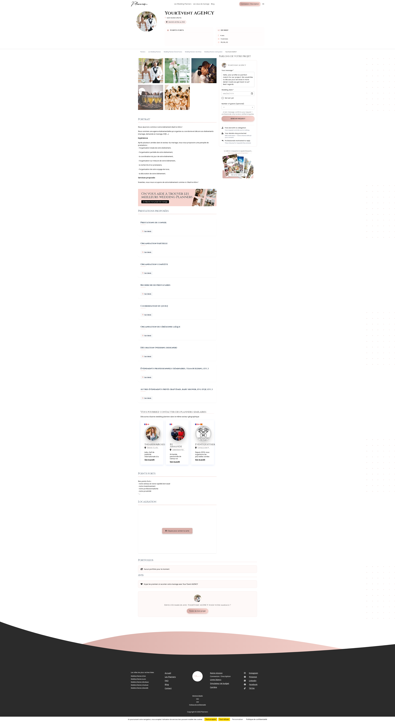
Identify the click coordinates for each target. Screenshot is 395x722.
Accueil (168, 673)
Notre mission (216, 673)
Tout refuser (224, 719)
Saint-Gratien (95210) (174, 18)
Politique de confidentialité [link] (256, 719)
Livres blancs (215, 679)
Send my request (238, 119)
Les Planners (170, 677)
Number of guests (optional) (233, 104)
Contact (168, 688)
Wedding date (228, 90)
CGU (197, 699)
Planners (142, 52)
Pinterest (253, 677)
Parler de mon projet (197, 611)
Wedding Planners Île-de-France (173, 52)
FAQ (166, 680)
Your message (228, 70)
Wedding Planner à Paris (138, 676)
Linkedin (252, 680)
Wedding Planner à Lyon (138, 679)
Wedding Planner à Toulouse (139, 685)
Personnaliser (237, 719)
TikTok (252, 688)
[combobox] (238, 107)
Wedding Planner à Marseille (139, 688)
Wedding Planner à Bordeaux (140, 682)
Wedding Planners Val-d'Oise (193, 52)
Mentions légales (197, 696)
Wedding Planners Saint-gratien (213, 52)
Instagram (253, 673)
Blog (167, 684)
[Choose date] (252, 93)
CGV (197, 702)
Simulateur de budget (219, 683)
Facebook (253, 684)
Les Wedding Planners (154, 52)
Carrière (213, 687)
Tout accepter (210, 719)
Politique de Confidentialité (197, 705)
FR (263, 4)
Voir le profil (150, 460)
